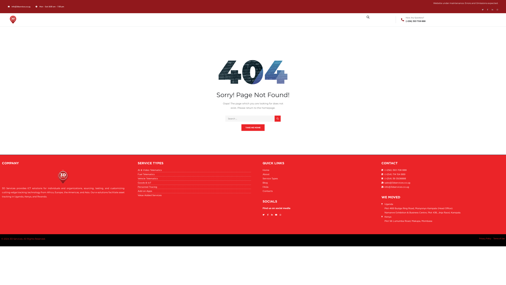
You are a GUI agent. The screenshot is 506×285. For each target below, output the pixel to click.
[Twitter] (482, 10)
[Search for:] (253, 118)
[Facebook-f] (487, 10)
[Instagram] (497, 10)
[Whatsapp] (280, 215)
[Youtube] (276, 215)
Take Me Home (253, 127)
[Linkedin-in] (492, 10)
